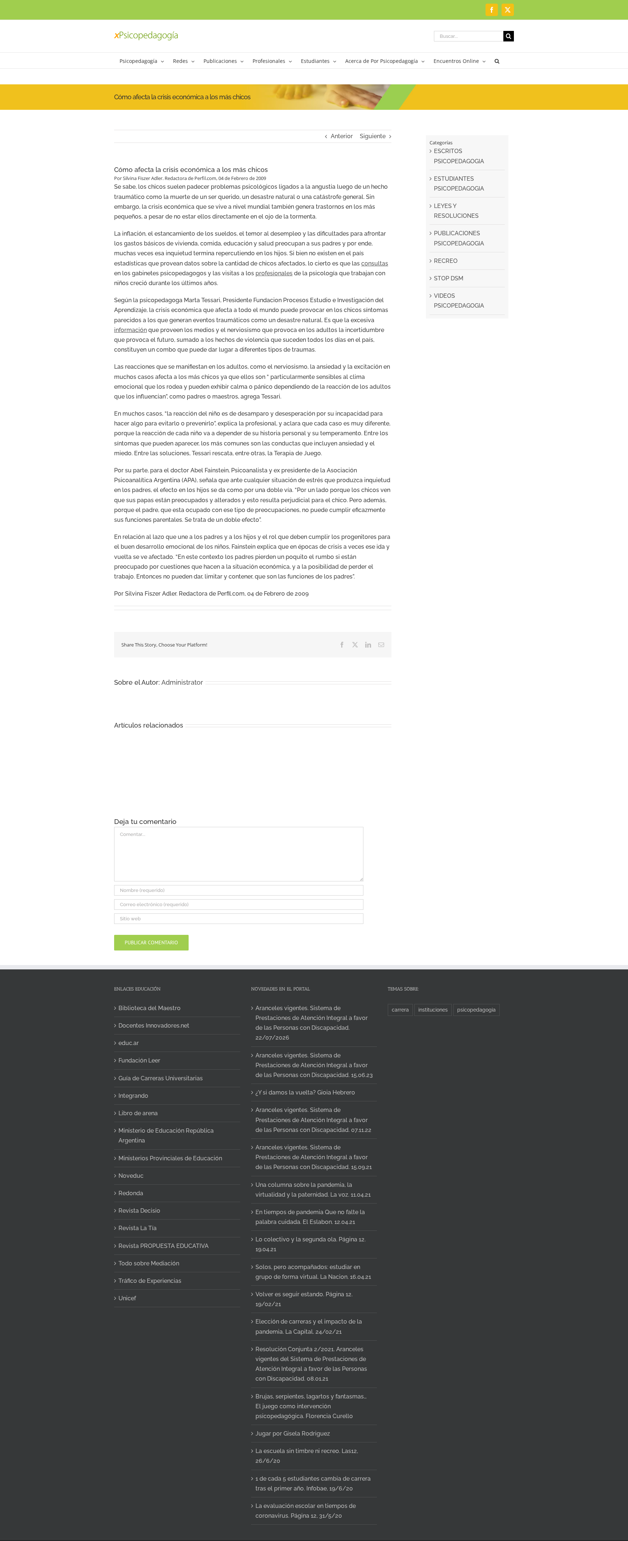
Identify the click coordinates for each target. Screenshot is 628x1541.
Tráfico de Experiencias (149, 1280)
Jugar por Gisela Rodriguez (292, 1433)
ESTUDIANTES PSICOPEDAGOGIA (459, 183)
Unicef (127, 1298)
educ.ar (128, 1043)
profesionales (274, 273)
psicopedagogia (476, 1009)
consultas (374, 263)
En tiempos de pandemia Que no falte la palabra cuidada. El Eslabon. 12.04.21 (310, 1217)
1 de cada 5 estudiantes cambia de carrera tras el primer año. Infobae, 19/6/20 (313, 1483)
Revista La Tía (137, 1228)
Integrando (133, 1095)
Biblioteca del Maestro (149, 1008)
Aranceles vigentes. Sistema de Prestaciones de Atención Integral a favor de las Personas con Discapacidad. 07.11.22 (313, 1119)
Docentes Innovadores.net (153, 1025)
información (130, 330)
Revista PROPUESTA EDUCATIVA (163, 1245)
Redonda (130, 1193)
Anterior (342, 136)
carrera (400, 1009)
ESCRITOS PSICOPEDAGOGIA (459, 156)
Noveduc (131, 1175)
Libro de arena (138, 1113)
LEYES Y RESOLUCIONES (456, 211)
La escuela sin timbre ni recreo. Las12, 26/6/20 (306, 1456)
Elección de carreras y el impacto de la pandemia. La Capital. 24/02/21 (308, 1326)
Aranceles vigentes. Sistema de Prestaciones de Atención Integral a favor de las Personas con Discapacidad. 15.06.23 (314, 1065)
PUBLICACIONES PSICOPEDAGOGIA (459, 238)
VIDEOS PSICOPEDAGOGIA (459, 300)
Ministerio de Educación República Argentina (166, 1135)
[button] (497, 60)
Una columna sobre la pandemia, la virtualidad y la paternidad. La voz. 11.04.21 (313, 1189)
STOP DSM (448, 278)
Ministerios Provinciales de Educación (170, 1158)
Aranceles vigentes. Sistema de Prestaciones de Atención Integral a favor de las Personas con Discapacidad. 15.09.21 (313, 1157)
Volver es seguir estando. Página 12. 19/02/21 (304, 1299)
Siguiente (373, 136)
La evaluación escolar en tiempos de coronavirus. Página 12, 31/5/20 (305, 1510)
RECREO (446, 260)
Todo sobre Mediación (148, 1263)
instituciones (433, 1009)
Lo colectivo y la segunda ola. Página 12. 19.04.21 (310, 1244)
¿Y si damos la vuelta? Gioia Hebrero (305, 1092)
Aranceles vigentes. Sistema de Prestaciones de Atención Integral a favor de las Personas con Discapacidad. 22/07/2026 (311, 1023)
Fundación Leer (139, 1060)
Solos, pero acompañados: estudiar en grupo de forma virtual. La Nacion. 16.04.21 (313, 1272)
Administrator (182, 682)
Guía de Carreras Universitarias (160, 1078)
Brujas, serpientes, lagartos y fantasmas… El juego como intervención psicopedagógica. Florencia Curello (311, 1406)
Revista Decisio (139, 1210)
